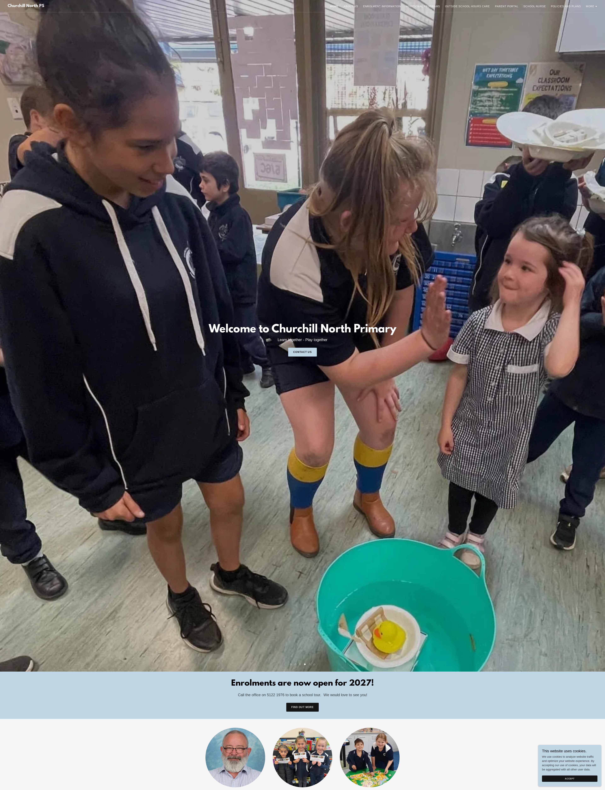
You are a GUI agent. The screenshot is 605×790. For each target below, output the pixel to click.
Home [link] (334, 6)
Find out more (302, 707)
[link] (26, 6)
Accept (570, 778)
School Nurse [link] (534, 6)
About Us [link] (351, 6)
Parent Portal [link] (507, 6)
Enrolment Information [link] (382, 6)
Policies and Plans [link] (566, 6)
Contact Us (302, 352)
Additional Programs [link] (423, 6)
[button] (290, 664)
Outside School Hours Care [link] (467, 6)
